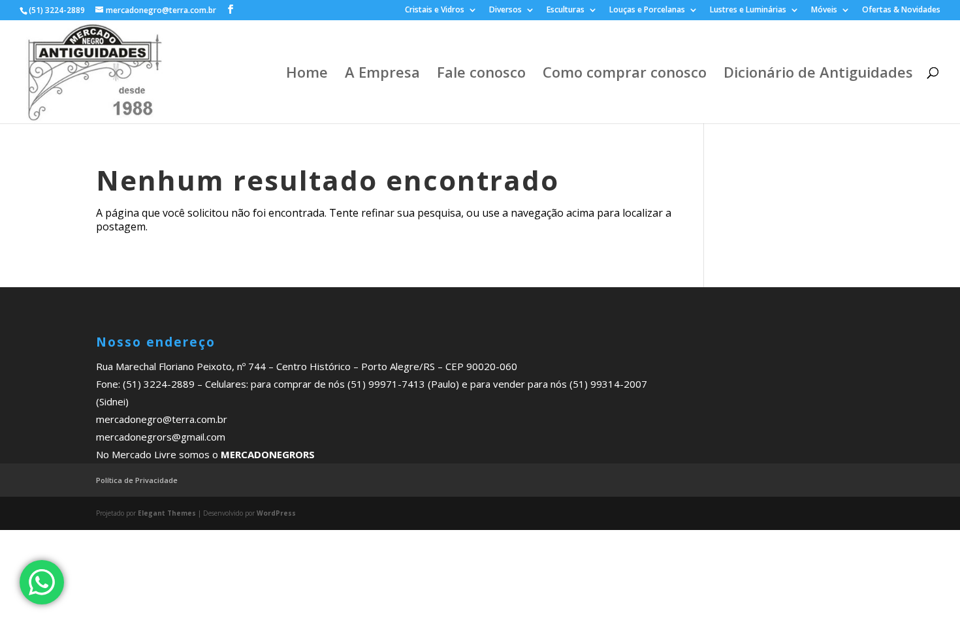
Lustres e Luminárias (748, 10)
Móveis (824, 10)
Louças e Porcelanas (647, 10)
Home (307, 74)
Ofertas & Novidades (901, 10)
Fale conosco (481, 74)
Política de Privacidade (137, 480)
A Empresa (382, 74)
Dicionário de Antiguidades (818, 74)
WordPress (276, 513)
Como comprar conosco (625, 74)
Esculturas (565, 10)
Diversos (505, 10)
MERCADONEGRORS (268, 454)
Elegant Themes (167, 513)
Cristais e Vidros (434, 10)
